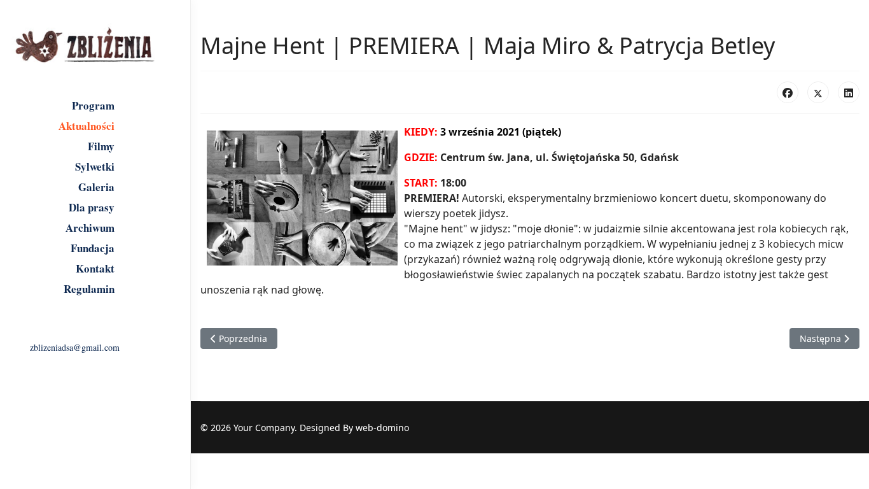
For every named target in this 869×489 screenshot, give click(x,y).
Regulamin (89, 289)
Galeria (96, 187)
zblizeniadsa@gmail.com (75, 347)
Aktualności (87, 126)
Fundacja (93, 248)
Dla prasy (92, 207)
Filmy (101, 146)
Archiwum (90, 228)
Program (93, 105)
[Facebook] (787, 92)
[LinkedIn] (848, 92)
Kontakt (95, 268)
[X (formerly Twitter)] (818, 92)
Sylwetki (95, 166)
